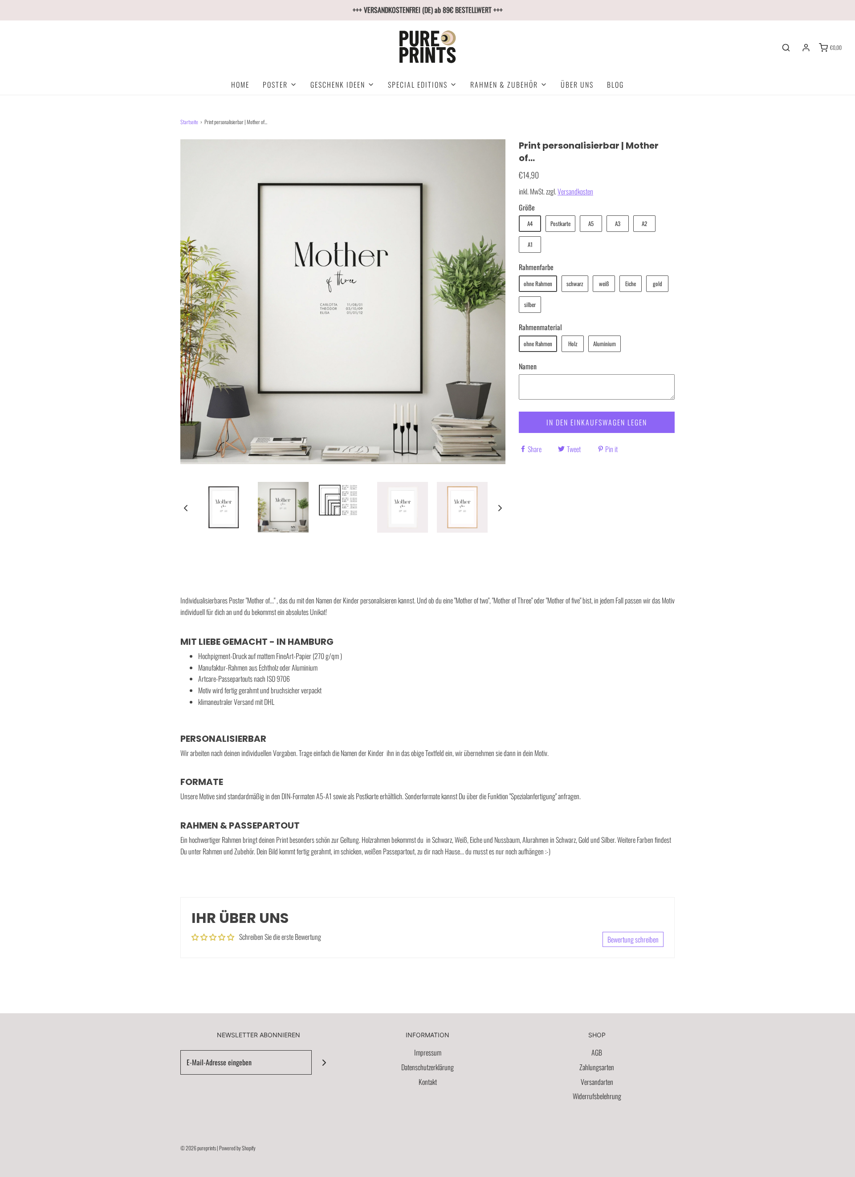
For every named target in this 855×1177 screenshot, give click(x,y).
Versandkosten (575, 191)
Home (240, 84)
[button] (185, 507)
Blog (615, 84)
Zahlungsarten (596, 1067)
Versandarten (597, 1081)
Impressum (427, 1052)
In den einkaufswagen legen (596, 422)
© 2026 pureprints (198, 1148)
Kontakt (428, 1081)
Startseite (189, 121)
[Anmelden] (806, 47)
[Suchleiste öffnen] (786, 47)
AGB (596, 1052)
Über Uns (577, 84)
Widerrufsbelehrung (597, 1096)
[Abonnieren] (324, 1062)
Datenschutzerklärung (427, 1067)
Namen (528, 366)
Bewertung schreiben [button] (633, 939)
